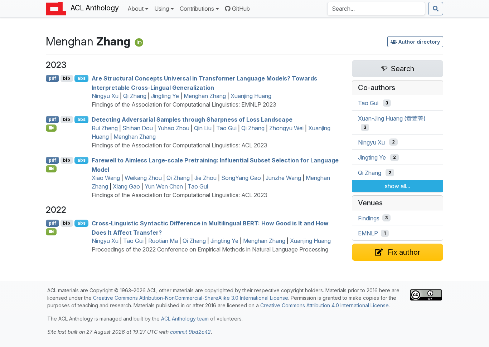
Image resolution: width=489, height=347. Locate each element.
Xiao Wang (106, 177)
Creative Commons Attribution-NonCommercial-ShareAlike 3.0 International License (190, 298)
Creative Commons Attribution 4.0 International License (324, 305)
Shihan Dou (137, 128)
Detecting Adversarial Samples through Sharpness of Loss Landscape (192, 119)
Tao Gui (226, 128)
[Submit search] (435, 8)
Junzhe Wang (283, 177)
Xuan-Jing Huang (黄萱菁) (392, 118)
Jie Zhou (205, 177)
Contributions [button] (197, 8)
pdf (52, 78)
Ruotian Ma (163, 240)
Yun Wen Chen (164, 186)
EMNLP (368, 233)
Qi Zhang (134, 95)
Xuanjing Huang (251, 95)
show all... (397, 186)
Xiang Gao (126, 186)
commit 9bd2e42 (190, 332)
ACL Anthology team (185, 319)
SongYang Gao (241, 177)
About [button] (135, 8)
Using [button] (161, 8)
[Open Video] (51, 128)
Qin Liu (203, 128)
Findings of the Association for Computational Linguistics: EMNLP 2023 (184, 104)
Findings (368, 217)
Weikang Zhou (143, 177)
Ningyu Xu (105, 95)
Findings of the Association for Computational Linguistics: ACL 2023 (179, 145)
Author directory (419, 42)
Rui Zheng (105, 128)
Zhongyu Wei (286, 128)
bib (66, 78)
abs (81, 78)
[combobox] (376, 8)
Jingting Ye (165, 95)
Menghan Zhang (205, 95)
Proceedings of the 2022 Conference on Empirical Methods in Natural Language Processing (210, 249)
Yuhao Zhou (173, 128)
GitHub (241, 8)
